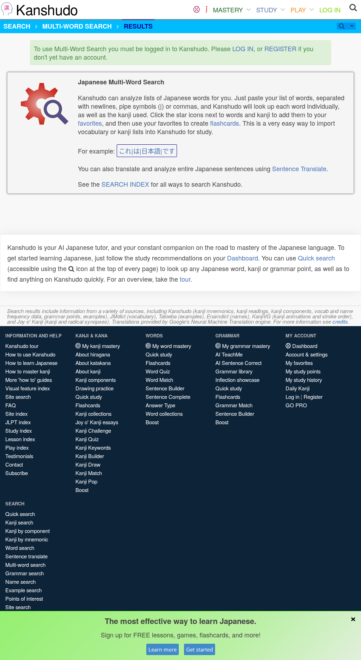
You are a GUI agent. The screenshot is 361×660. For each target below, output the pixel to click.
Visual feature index (27, 388)
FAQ (10, 405)
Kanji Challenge (93, 430)
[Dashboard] (196, 9)
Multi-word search (25, 564)
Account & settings (307, 354)
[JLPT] (206, 9)
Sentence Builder (165, 388)
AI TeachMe (229, 354)
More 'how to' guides (28, 379)
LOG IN (330, 9)
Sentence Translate (299, 168)
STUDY (266, 9)
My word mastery (171, 345)
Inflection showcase (237, 379)
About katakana (93, 362)
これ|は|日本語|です (147, 150)
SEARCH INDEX (125, 183)
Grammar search (24, 573)
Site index (16, 413)
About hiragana (92, 354)
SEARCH (17, 26)
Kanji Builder (89, 456)
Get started (199, 649)
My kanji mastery (100, 345)
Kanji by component (27, 530)
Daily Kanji (298, 388)
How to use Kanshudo (30, 354)
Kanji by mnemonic (26, 539)
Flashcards (87, 405)
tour (185, 278)
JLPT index (18, 422)
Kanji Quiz (87, 439)
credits (340, 321)
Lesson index (20, 439)
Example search (23, 590)
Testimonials (19, 456)
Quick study (88, 396)
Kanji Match (88, 472)
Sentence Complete (168, 396)
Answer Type (160, 405)
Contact (14, 464)
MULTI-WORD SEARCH (77, 26)
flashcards (224, 122)
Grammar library (233, 371)
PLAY (298, 9)
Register (313, 396)
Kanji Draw (87, 464)
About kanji (87, 371)
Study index (18, 430)
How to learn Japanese (31, 362)
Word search (19, 547)
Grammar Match (233, 405)
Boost (81, 489)
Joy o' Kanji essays (96, 422)
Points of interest (24, 598)
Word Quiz (158, 371)
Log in (292, 396)
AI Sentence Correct (238, 362)
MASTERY (228, 9)
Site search (18, 396)
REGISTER (280, 48)
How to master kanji (27, 371)
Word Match (159, 379)
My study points (303, 371)
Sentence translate (26, 556)
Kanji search (19, 522)
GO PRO (296, 405)
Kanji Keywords (93, 447)
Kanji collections (93, 413)
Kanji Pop (86, 481)
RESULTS (138, 26)
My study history (304, 379)
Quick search (316, 257)
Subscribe (16, 472)
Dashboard (242, 257)
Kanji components (95, 379)
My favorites (299, 362)
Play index (17, 447)
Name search (20, 581)
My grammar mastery (245, 345)
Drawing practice (94, 388)
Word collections (164, 413)
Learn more (162, 649)
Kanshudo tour (21, 345)
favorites (90, 122)
